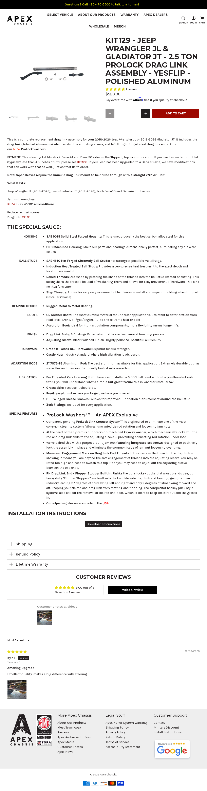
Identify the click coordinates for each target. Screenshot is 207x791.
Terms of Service (117, 742)
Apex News (65, 752)
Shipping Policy (117, 727)
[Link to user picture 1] (17, 689)
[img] (17, 652)
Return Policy (115, 737)
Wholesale (99, 26)
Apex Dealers (156, 15)
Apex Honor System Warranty (126, 722)
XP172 (26, 217)
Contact (159, 722)
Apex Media (65, 742)
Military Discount (166, 727)
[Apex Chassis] (19, 20)
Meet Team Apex (69, 727)
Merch (120, 26)
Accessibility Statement (123, 747)
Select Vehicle (60, 15)
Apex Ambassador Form (74, 737)
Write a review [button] (132, 590)
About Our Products (97, 15)
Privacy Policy (115, 732)
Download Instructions (103, 524)
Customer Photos (70, 747)
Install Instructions (168, 732)
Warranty (129, 15)
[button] (116, 89)
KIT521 (12, 204)
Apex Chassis (108, 774)
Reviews (63, 732)
